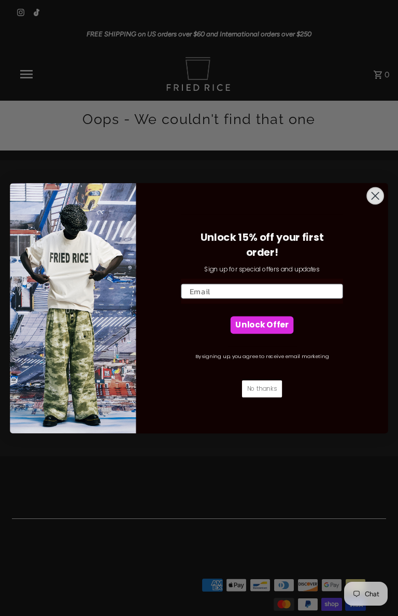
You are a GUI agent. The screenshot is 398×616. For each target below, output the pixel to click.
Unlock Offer (261, 324)
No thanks (262, 388)
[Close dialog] (375, 195)
